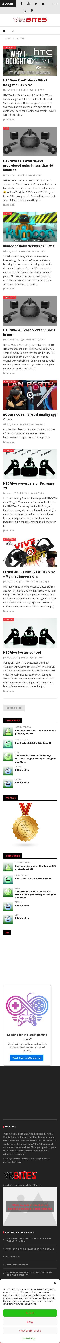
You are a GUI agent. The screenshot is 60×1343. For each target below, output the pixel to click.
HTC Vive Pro (22, 769)
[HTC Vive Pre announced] (30, 633)
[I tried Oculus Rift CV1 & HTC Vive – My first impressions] (30, 552)
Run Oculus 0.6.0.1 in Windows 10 (33, 742)
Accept (30, 1313)
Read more (9, 120)
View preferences (30, 1330)
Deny (30, 1321)
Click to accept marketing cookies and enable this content (30, 1206)
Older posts (13, 708)
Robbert (24, 90)
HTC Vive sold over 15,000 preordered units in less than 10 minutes (28, 165)
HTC (6, 128)
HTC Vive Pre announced (22, 652)
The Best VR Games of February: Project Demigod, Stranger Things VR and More (35, 758)
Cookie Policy (28, 1338)
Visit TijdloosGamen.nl (26, 1058)
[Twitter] (35, 3)
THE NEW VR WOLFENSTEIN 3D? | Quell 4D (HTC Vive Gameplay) (28, 1273)
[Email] (43, 3)
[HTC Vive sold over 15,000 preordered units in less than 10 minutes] (30, 141)
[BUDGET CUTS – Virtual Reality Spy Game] (30, 395)
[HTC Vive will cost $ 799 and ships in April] (30, 311)
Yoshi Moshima (27, 581)
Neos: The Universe (16, 1264)
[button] (55, 1283)
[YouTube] (28, 3)
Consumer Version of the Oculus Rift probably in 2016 (28, 1239)
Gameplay (9, 47)
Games (7, 213)
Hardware (9, 297)
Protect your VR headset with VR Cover (29, 1249)
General (8, 450)
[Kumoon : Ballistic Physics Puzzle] (30, 227)
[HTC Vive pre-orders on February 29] (30, 464)
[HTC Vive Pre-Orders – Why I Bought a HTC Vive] (30, 61)
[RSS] (24, 10)
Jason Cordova (23, 727)
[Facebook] (21, 3)
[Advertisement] (30, 960)
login (9, 3)
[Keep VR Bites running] (32, 10)
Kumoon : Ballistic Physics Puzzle (29, 246)
